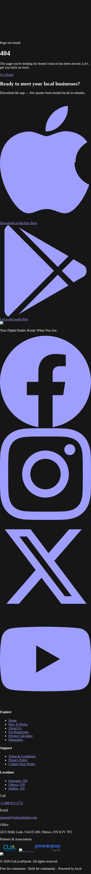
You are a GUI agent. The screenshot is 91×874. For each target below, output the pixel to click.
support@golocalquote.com (18, 817)
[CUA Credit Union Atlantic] (9, 850)
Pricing (52, 12)
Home (4, 12)
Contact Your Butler (21, 764)
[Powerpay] (48, 850)
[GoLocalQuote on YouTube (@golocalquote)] (45, 703)
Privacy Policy (18, 760)
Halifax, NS (16, 788)
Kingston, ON (18, 781)
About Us (15, 728)
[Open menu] (20, 22)
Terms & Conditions (22, 756)
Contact (23, 16)
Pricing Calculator (20, 736)
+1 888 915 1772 (11, 803)
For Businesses (37, 12)
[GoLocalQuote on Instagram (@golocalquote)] (45, 519)
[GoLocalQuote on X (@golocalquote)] (45, 611)
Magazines (11, 16)
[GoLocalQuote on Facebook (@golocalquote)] (45, 426)
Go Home (6, 74)
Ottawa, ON (16, 784)
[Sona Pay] (27, 850)
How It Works (17, 12)
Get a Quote (8, 23)
